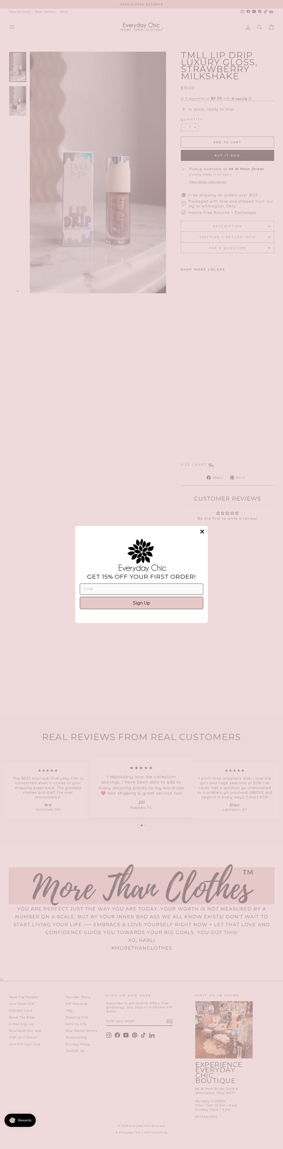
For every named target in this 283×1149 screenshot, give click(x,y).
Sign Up (141, 603)
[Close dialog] (202, 531)
